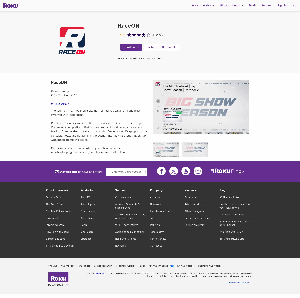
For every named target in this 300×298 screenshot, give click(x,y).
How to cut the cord (57, 232)
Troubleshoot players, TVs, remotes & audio (130, 216)
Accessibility (157, 232)
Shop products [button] (230, 5)
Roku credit (52, 218)
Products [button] (87, 190)
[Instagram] (198, 171)
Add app (131, 47)
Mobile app (87, 232)
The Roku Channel (56, 204)
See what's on (53, 197)
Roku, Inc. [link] (100, 273)
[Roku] (11, 5)
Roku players (88, 204)
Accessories (87, 218)
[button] (167, 151)
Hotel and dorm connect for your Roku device (235, 206)
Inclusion (155, 225)
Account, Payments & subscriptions (127, 206)
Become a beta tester (197, 218)
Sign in (282, 5)
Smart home (88, 211)
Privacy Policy (60, 103)
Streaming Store (55, 225)
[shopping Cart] (294, 6)
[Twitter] (173, 171)
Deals (84, 225)
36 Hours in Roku (229, 197)
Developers (191, 197)
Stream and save (55, 239)
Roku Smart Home (125, 239)
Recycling (120, 246)
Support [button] (266, 5)
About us (155, 197)
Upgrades (86, 239)
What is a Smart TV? (231, 232)
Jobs (152, 218)
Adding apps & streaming (129, 232)
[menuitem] (203, 5)
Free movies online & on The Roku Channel (235, 223)
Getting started (124, 197)
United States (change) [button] (238, 283)
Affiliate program (194, 211)
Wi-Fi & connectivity (126, 225)
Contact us (156, 246)
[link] (227, 171)
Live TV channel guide (231, 215)
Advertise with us (195, 204)
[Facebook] (161, 171)
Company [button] (156, 190)
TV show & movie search (60, 246)
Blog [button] (222, 190)
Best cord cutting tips (231, 239)
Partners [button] (190, 190)
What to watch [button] (201, 5)
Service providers (195, 225)
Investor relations (160, 211)
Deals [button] (252, 5)
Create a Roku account (59, 211)
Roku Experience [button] (57, 190)
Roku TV (85, 197)
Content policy (158, 239)
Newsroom (156, 204)
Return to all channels (162, 47)
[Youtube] (185, 171)
